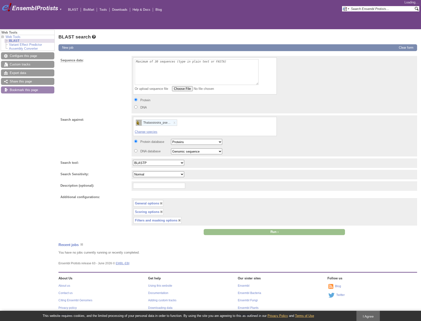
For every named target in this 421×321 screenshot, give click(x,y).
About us (64, 285)
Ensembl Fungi (248, 300)
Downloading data (160, 307)
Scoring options (147, 212)
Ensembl (243, 285)
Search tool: (69, 163)
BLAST (73, 9)
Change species (146, 132)
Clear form (406, 47)
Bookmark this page (24, 90)
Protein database (152, 142)
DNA (143, 107)
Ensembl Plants (248, 307)
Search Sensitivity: (74, 174)
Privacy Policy (278, 316)
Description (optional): (77, 185)
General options (147, 203)
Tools (103, 9)
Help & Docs (141, 9)
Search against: (72, 119)
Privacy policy (67, 307)
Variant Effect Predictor (25, 44)
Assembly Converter (23, 48)
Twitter (340, 294)
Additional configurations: (80, 197)
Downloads (119, 9)
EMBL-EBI (122, 263)
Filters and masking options (156, 220)
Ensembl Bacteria (249, 293)
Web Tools (13, 37)
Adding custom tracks (162, 300)
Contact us (65, 293)
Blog (158, 9)
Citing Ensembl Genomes (75, 300)
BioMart (88, 9)
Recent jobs (68, 245)
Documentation (158, 293)
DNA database (150, 151)
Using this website (160, 285)
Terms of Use (304, 316)
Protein (145, 100)
